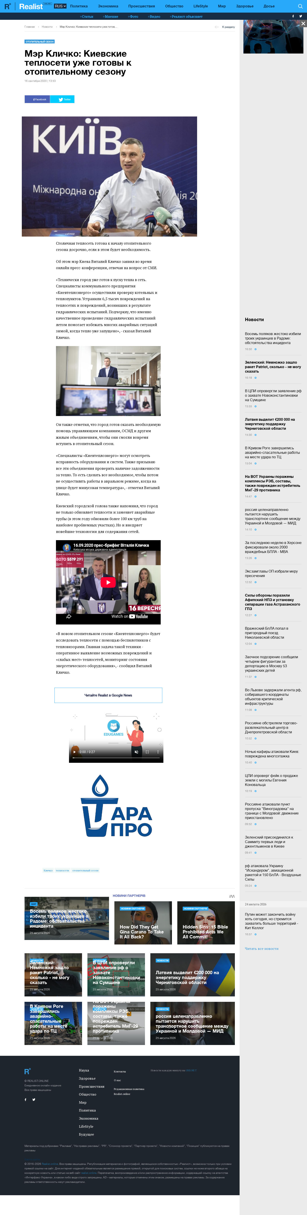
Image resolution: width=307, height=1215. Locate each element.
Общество (174, 6)
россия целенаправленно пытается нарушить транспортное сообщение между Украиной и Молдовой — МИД (272, 516)
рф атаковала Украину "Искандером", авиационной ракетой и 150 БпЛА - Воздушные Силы (273, 872)
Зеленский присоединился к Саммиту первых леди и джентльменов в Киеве (269, 841)
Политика (79, 6)
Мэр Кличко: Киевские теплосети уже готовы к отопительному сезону (88, 26)
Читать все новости (261, 948)
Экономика (108, 6)
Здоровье (245, 6)
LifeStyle (201, 6)
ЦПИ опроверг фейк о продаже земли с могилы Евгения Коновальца (271, 780)
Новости (47, 26)
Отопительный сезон (39, 41)
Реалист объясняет (187, 16)
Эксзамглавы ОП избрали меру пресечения (271, 573)
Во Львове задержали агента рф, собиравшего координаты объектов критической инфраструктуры (273, 696)
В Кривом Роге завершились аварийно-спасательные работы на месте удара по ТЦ (272, 452)
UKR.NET (191, 1070)
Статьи (87, 16)
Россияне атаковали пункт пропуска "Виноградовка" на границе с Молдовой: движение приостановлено (272, 811)
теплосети (62, 870)
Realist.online (50, 1164)
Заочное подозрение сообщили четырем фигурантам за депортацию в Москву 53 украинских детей (271, 663)
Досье (269, 6)
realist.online (88, 1173)
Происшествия (141, 6)
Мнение (111, 16)
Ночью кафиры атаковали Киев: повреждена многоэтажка (272, 754)
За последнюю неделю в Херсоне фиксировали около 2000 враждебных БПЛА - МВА (273, 547)
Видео (155, 16)
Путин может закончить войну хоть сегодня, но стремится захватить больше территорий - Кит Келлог (271, 921)
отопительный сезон (85, 870)
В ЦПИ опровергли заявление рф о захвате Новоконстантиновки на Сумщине (273, 395)
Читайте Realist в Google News (108, 695)
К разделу (228, 27)
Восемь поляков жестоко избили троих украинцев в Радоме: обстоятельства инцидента (273, 338)
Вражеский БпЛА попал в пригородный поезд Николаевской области (266, 632)
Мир (222, 6)
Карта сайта (32, 1159)
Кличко (48, 870)
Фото (134, 16)
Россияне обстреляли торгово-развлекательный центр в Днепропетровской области (271, 727)
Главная (29, 26)
